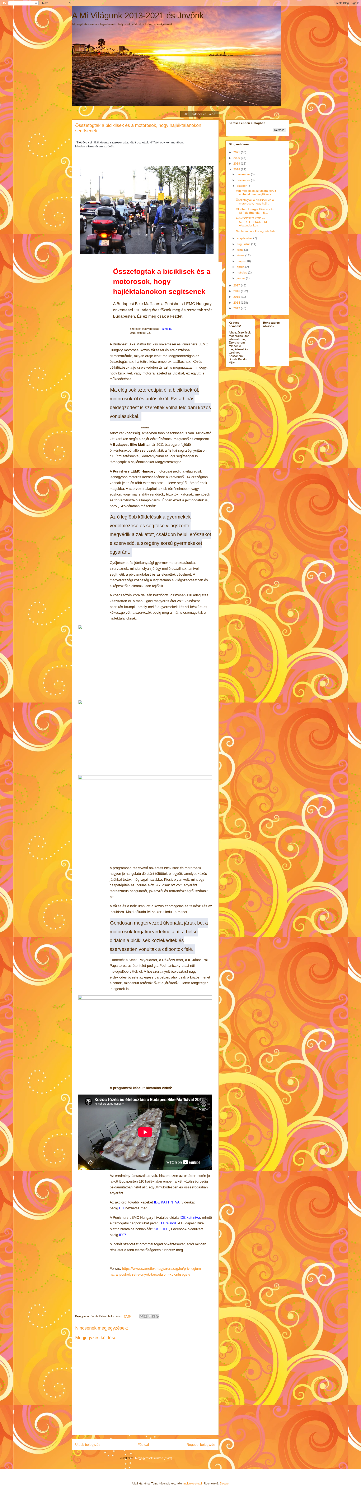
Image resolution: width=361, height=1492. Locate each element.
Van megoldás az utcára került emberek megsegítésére (256, 192)
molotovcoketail (192, 1483)
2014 (237, 302)
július (240, 249)
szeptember (245, 238)
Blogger (224, 1483)
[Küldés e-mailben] (141, 1316)
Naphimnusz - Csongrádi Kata (256, 231)
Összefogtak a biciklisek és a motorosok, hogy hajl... (255, 201)
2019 (237, 163)
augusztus (244, 244)
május (241, 261)
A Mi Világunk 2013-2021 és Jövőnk (138, 15)
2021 (237, 152)
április (241, 266)
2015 (237, 296)
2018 (237, 169)
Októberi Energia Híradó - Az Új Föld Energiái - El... (255, 210)
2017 (237, 285)
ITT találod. (168, 1223)
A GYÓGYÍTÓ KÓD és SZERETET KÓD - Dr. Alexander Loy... (252, 222)
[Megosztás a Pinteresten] (157, 1316)
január (241, 278)
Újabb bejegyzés (87, 1444)
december (244, 174)
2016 (237, 291)
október (242, 185)
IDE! (122, 1235)
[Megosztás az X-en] (149, 1316)
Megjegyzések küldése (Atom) (153, 1458)
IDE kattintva (190, 1217)
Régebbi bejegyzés (201, 1444)
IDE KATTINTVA (166, 1202)
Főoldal (143, 1444)
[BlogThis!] (145, 1316)
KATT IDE (161, 1229)
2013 (237, 308)
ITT (121, 1208)
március (242, 272)
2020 (237, 158)
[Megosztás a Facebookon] (153, 1316)
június (241, 255)
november (244, 180)
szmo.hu (167, 328)
